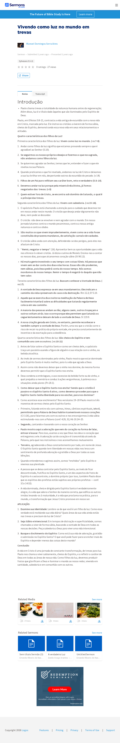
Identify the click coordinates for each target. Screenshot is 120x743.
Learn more (85, 14)
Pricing (59, 730)
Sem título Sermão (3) (31, 654)
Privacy (74, 730)
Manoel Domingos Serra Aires (42, 43)
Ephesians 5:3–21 (26, 61)
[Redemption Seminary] (60, 686)
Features (44, 730)
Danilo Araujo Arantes (58, 657)
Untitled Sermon (86, 654)
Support (110, 730)
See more (97, 599)
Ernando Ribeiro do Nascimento (34, 657)
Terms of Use (92, 730)
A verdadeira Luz (56, 654)
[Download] (42, 621)
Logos (24, 730)
